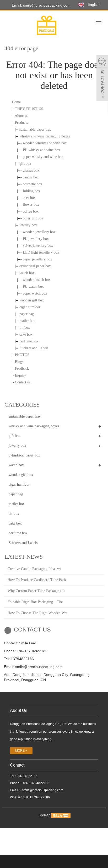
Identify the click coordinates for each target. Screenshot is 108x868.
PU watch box (33, 287)
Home (16, 102)
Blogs (19, 362)
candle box (31, 177)
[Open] (102, 78)
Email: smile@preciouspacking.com (41, 5)
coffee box (31, 211)
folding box (31, 191)
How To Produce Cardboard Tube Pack (37, 580)
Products (21, 123)
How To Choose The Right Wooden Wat (37, 613)
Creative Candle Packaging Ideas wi (34, 569)
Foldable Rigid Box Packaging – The (35, 602)
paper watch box (35, 293)
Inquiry (20, 375)
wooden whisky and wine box (45, 143)
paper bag (26, 314)
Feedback (22, 369)
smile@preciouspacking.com (42, 790)
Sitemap (44, 815)
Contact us (22, 382)
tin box (24, 328)
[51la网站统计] (61, 815)
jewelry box (28, 225)
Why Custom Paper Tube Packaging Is (36, 591)
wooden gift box (31, 300)
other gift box (33, 218)
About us (21, 116)
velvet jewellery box (38, 246)
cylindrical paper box (35, 266)
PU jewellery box (36, 239)
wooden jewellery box (39, 232)
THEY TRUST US (29, 109)
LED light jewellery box (41, 252)
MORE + (21, 750)
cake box (26, 334)
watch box (27, 273)
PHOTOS (22, 355)
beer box (29, 198)
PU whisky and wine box (41, 150)
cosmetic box (32, 184)
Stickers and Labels (33, 348)
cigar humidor (29, 307)
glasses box (31, 170)
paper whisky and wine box (43, 157)
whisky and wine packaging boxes (44, 136)
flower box (31, 205)
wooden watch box (37, 280)
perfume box (28, 341)
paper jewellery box (37, 259)
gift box (25, 164)
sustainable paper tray (35, 129)
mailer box (27, 321)
